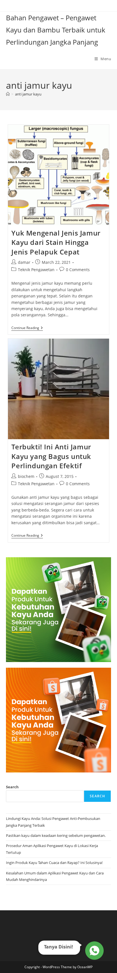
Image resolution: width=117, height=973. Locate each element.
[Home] (8, 94)
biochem (26, 476)
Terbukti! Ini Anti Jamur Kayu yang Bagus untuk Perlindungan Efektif (51, 456)
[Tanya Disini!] (93, 951)
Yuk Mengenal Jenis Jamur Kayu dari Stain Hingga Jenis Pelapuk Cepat (55, 242)
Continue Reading (27, 328)
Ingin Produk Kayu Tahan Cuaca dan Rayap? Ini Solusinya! (54, 862)
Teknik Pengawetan (36, 269)
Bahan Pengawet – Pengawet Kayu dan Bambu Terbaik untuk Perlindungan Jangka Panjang (55, 30)
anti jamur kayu (28, 94)
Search (12, 786)
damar (24, 262)
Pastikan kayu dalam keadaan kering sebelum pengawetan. (56, 835)
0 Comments (78, 269)
